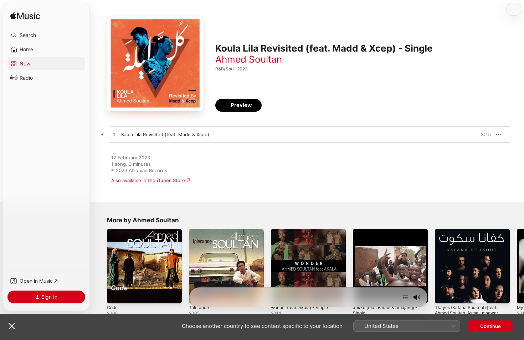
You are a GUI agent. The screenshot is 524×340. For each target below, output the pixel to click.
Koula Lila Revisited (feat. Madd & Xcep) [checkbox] (165, 134)
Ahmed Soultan (248, 59)
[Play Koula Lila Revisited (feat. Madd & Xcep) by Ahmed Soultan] (114, 135)
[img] (25, 16)
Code (113, 231)
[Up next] (405, 297)
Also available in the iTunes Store (148, 180)
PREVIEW (483, 134)
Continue (490, 326)
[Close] (12, 326)
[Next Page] (517, 266)
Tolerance (200, 231)
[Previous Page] (100, 266)
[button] (46, 35)
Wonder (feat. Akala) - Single (303, 231)
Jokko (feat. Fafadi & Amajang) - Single (389, 234)
